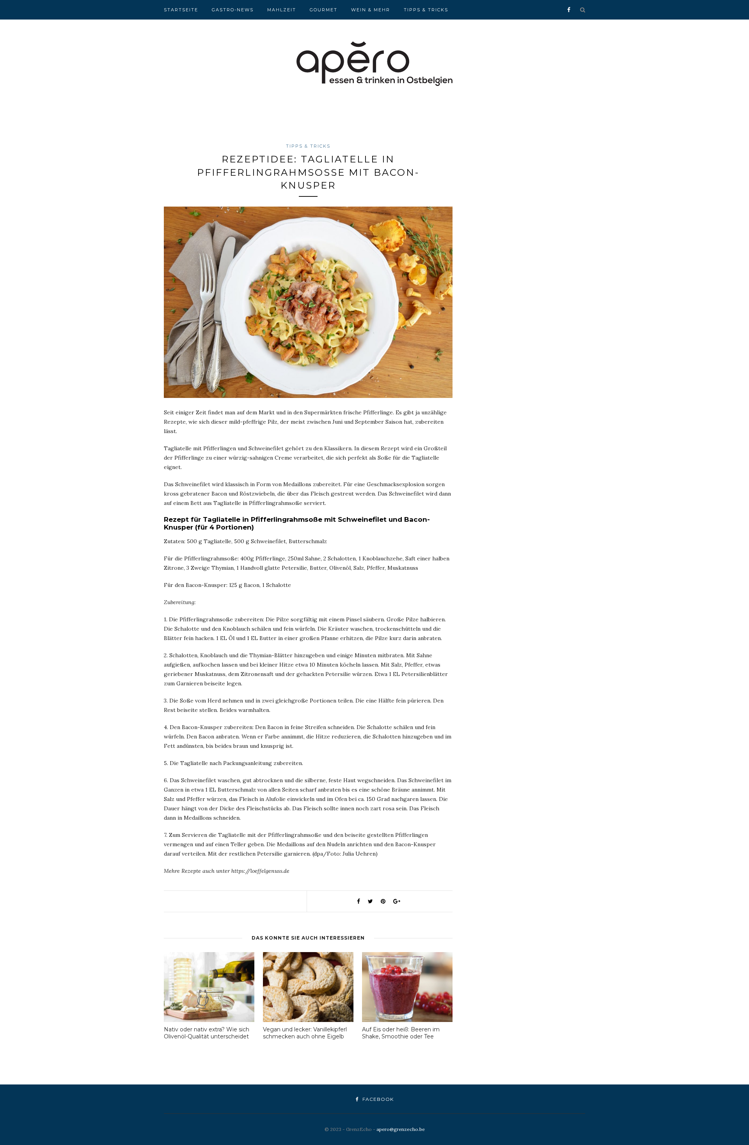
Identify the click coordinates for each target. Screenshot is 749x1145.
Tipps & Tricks (426, 9)
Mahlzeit (281, 9)
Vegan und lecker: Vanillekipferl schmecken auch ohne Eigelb (305, 1033)
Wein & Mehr (370, 9)
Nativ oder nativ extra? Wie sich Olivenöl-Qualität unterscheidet (206, 1033)
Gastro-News (233, 9)
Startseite (181, 9)
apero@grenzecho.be (400, 1129)
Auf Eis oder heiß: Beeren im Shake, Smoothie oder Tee (401, 1033)
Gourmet (323, 9)
